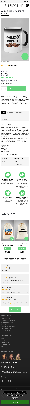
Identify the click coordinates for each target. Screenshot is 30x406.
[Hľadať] (25, 1)
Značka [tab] (19, 112)
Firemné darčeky (5, 344)
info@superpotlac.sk (11, 371)
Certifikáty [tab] (4, 119)
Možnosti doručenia (6, 81)
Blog (2, 346)
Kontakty (3, 338)
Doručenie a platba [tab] (7, 116)
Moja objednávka (5, 330)
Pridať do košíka (16, 89)
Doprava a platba (5, 318)
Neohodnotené (13, 65)
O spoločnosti (4, 340)
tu (22, 395)
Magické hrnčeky (18, 158)
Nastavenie (15, 398)
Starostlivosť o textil (6, 328)
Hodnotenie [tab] (10, 112)
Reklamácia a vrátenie (7, 322)
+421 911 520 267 (9, 366)
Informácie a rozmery (6, 83)
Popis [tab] (3, 112)
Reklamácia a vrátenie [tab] (20, 116)
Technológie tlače (5, 342)
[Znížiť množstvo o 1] (2, 89)
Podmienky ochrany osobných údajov (11, 326)
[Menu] (2, 5)
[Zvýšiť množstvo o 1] (5, 89)
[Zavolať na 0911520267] (5, 1)
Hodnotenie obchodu (15, 258)
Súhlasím (15, 402)
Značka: (4, 68)
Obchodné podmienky (6, 324)
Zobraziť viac (15, 309)
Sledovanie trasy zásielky (8, 320)
